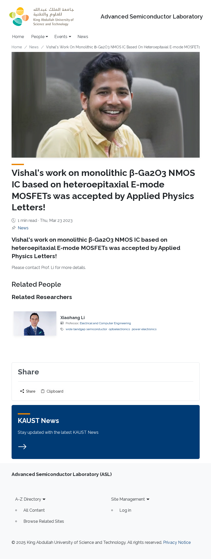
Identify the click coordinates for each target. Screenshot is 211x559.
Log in (125, 510)
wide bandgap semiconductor (86, 329)
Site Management (128, 499)
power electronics (144, 329)
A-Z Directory (28, 499)
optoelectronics (119, 329)
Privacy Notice (177, 542)
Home (18, 36)
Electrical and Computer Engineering (105, 323)
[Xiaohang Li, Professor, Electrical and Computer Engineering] (35, 323)
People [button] (38, 36)
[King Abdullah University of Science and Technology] (41, 16)
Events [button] (60, 36)
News (82, 36)
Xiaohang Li (72, 317)
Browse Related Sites (43, 521)
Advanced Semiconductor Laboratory (152, 16)
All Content (34, 510)
